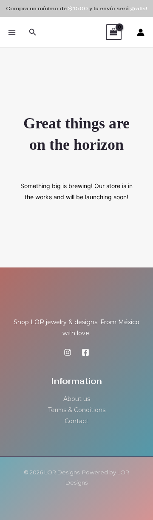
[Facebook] (85, 352)
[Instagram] (67, 352)
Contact (76, 421)
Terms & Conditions (76, 410)
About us (76, 399)
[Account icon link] (140, 32)
